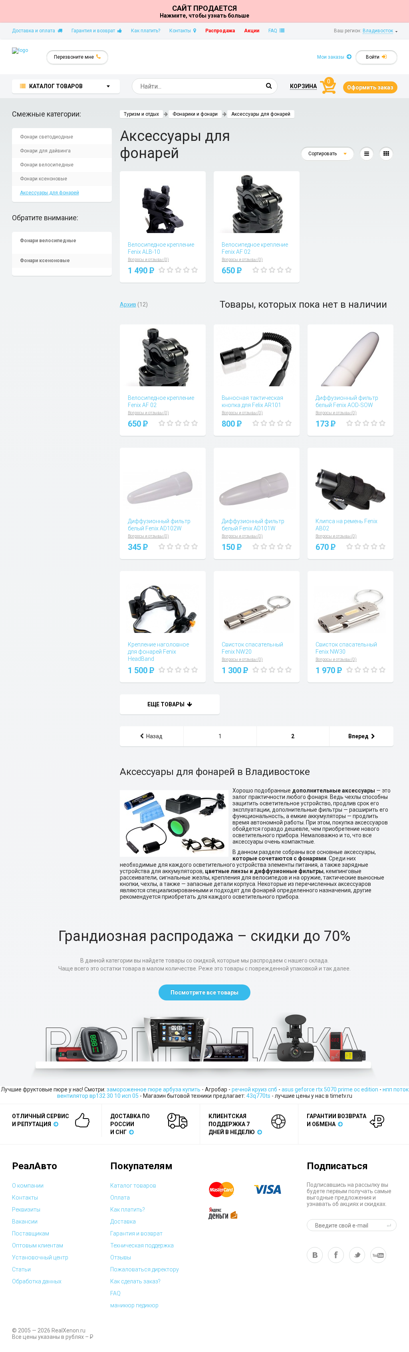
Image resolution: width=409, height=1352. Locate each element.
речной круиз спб (254, 1089)
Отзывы (120, 1257)
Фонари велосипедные (46, 165)
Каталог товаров (133, 1185)
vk (315, 1255)
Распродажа (220, 31)
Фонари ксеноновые (43, 179)
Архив (128, 304)
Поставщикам (30, 1233)
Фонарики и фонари (195, 114)
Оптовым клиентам (37, 1245)
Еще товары (167, 704)
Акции (251, 31)
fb (336, 1255)
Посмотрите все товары (204, 992)
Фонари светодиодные (46, 137)
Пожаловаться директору (144, 1269)
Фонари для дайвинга (45, 151)
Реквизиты (26, 1209)
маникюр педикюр (134, 1305)
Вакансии (25, 1221)
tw (357, 1255)
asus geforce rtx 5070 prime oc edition (330, 1089)
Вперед (359, 736)
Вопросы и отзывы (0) (148, 259)
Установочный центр (40, 1257)
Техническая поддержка (142, 1245)
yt (378, 1255)
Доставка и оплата (35, 31)
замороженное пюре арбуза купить (154, 1089)
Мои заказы (332, 57)
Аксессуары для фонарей (49, 193)
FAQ (274, 31)
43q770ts (258, 1096)
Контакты (181, 31)
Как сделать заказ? (135, 1281)
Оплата (120, 1197)
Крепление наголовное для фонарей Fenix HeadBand (158, 651)
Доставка (123, 1221)
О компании (28, 1185)
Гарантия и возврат (94, 31)
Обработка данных (37, 1281)
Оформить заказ (370, 87)
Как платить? (145, 31)
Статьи (21, 1269)
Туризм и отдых (141, 114)
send (390, 1225)
